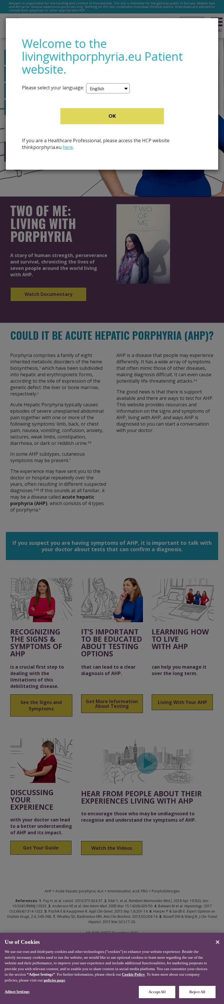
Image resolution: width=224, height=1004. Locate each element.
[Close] (217, 942)
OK (112, 116)
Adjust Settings (17, 991)
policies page (54, 980)
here (68, 147)
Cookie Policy (133, 974)
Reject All (197, 992)
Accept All (156, 992)
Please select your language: (53, 87)
